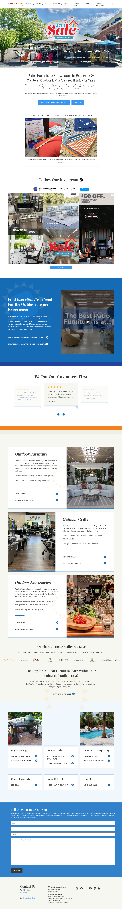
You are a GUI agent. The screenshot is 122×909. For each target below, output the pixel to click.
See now (15, 785)
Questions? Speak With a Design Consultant (28, 344)
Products (28, 3)
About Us (65, 4)
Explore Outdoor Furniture (55, 757)
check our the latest (57, 785)
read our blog (90, 785)
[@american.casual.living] (35, 189)
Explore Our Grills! (20, 756)
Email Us (87, 4)
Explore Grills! (69, 557)
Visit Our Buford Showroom (54, 103)
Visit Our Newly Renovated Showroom (25, 337)
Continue (86, 399)
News (46, 3)
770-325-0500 (76, 4)
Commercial (56, 3)
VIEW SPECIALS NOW (86, 62)
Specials (38, 3)
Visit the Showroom (61, 694)
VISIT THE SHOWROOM (21, 761)
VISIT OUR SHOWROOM (24, 500)
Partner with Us (91, 756)
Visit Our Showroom (100, 4)
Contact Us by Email (29, 898)
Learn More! (20, 494)
